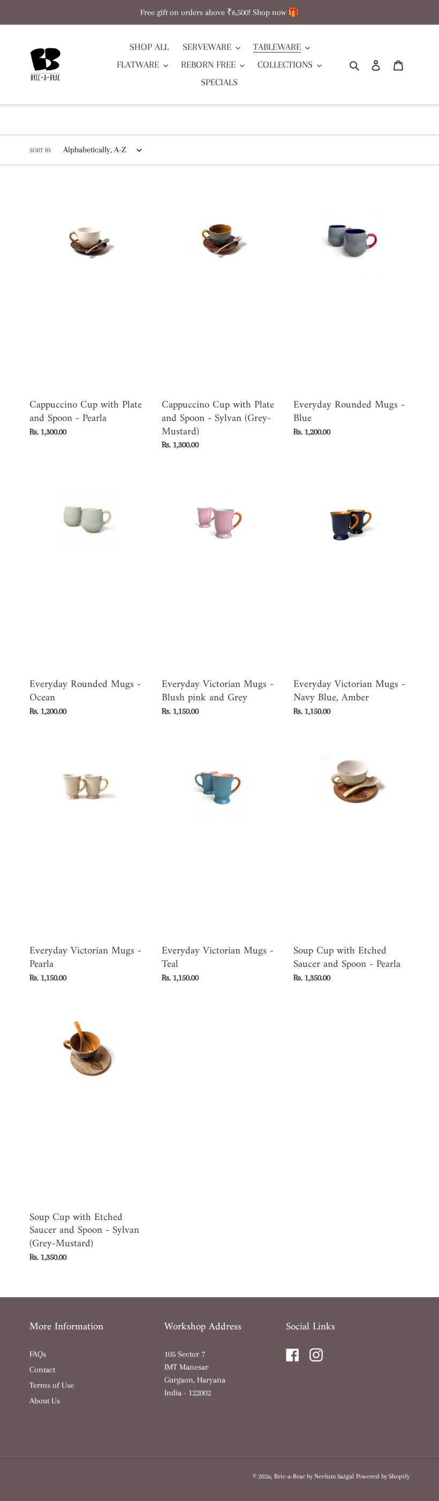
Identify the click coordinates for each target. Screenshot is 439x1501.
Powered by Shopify (383, 1476)
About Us (44, 1401)
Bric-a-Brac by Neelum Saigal (314, 1476)
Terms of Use (51, 1385)
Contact (42, 1369)
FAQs (37, 1354)
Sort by (40, 150)
